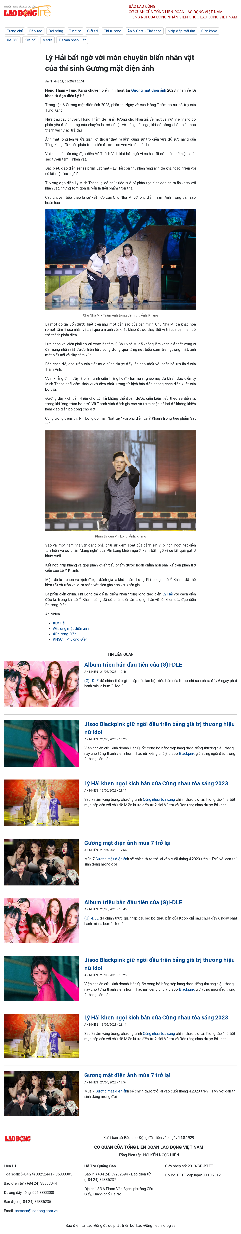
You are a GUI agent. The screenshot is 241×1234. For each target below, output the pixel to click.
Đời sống (55, 31)
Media (47, 40)
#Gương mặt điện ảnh (71, 628)
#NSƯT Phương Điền (70, 639)
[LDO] (41, 685)
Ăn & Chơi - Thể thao (144, 31)
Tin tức (75, 31)
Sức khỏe (209, 31)
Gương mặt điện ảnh (148, 90)
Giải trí (92, 31)
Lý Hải (167, 594)
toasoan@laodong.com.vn (36, 1211)
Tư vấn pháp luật (72, 40)
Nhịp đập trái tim (181, 31)
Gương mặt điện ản (111, 859)
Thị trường (112, 31)
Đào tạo (35, 31)
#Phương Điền (64, 634)
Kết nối (30, 40)
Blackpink (187, 753)
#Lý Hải (59, 623)
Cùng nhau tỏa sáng (159, 799)
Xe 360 (12, 40)
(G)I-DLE (91, 680)
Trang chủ (15, 31)
